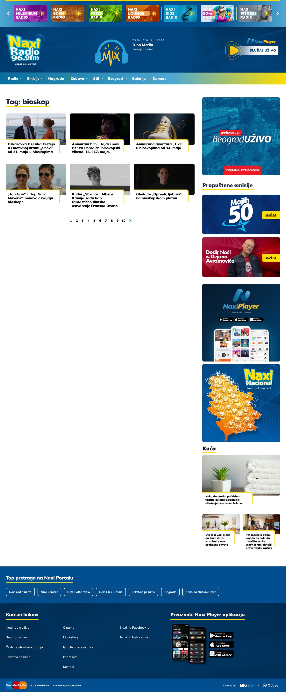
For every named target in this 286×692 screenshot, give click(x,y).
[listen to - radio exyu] (217, 13)
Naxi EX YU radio (111, 592)
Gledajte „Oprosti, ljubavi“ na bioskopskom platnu (159, 196)
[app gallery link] (221, 654)
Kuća (209, 448)
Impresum (70, 657)
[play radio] (252, 49)
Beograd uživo (16, 637)
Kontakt (68, 667)
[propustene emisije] (241, 214)
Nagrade (170, 592)
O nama (69, 627)
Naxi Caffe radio (78, 592)
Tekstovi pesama (143, 592)
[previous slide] (8, 13)
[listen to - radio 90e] (142, 13)
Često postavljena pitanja (24, 647)
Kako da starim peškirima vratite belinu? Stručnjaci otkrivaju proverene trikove (224, 500)
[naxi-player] (241, 323)
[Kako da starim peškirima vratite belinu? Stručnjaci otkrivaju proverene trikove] (241, 475)
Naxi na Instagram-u (135, 637)
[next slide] (277, 13)
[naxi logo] (25, 50)
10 (123, 220)
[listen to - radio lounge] (67, 13)
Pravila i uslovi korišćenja (67, 685)
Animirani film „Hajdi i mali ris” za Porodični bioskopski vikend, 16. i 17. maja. (96, 148)
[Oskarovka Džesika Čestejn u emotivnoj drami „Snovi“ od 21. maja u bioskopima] (36, 129)
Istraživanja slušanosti (79, 647)
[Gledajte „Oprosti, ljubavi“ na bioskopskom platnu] (164, 179)
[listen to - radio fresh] (30, 13)
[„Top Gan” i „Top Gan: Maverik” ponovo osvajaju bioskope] (36, 179)
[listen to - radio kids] (105, 13)
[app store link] (221, 645)
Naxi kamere (49, 592)
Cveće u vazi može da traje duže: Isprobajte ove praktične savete (217, 539)
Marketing (70, 637)
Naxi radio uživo (20, 592)
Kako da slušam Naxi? (201, 592)
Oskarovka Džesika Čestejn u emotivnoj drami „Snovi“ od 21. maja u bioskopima (31, 148)
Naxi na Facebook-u (134, 627)
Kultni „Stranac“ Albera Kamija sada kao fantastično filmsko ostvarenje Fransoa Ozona (95, 200)
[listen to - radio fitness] (180, 13)
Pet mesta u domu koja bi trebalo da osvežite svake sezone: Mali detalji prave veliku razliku (259, 541)
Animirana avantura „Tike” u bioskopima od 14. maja (159, 146)
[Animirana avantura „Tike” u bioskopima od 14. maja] (164, 129)
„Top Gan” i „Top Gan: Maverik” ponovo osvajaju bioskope (30, 198)
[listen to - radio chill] (255, 13)
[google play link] (221, 636)
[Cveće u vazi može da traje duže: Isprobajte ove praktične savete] (221, 524)
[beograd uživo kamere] (241, 136)
